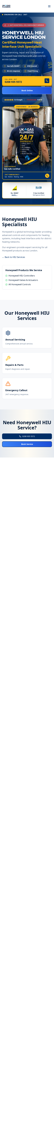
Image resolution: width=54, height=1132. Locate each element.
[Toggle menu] (49, 6)
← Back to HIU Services (13, 257)
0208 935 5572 (28, 436)
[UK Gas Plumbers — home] (6, 6)
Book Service (27, 444)
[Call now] (47, 176)
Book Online (27, 90)
